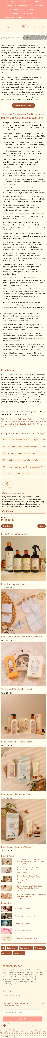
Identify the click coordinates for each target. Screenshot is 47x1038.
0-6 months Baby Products (25, 981)
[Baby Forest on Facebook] (4, 511)
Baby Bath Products (28, 970)
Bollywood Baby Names (28, 419)
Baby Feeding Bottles (31, 977)
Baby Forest (14, 1037)
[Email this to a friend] (13, 520)
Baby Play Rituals (31, 974)
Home (3, 37)
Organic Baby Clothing (11, 979)
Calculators (18, 953)
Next (42, 526)
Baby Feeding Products (11, 970)
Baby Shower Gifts (28, 979)
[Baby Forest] (23, 27)
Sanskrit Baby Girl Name (31, 424)
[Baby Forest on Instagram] (8, 511)
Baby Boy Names (8, 419)
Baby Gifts (19, 974)
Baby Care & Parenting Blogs (18, 37)
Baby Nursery (16, 977)
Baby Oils (29, 972)
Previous (7, 526)
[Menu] (4, 27)
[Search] (8, 27)
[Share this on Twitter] (3, 520)
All (3, 948)
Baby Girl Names (8, 426)
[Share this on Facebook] (6, 520)
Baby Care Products (16, 972)
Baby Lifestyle (25, 948)
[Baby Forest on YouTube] (12, 511)
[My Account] (36, 27)
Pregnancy (39, 948)
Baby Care (11, 948)
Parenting (5, 953)
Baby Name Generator (23, 106)
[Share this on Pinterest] (10, 520)
